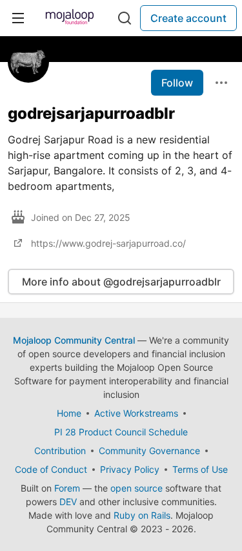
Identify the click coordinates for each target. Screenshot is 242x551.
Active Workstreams (136, 413)
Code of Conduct (51, 469)
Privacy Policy (129, 469)
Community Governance (149, 450)
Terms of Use (200, 469)
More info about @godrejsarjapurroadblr (121, 281)
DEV (68, 501)
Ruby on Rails (142, 515)
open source (136, 488)
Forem (67, 488)
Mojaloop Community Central (74, 340)
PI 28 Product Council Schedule (121, 431)
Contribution (60, 450)
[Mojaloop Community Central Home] (69, 18)
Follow (177, 82)
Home (69, 413)
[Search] (124, 18)
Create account (188, 18)
